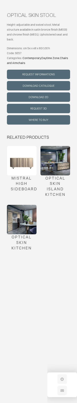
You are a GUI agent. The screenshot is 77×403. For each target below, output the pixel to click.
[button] (62, 379)
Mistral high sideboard (24, 183)
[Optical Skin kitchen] (22, 219)
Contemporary (32, 58)
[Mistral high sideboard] (22, 160)
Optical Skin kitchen (21, 242)
